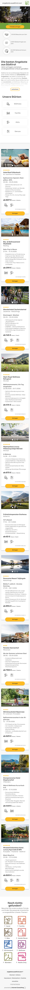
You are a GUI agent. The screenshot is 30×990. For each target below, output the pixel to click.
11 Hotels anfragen (15, 26)
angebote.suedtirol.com (12, 3)
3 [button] (16, 20)
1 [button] (11, 20)
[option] (15, 16)
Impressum (7, 978)
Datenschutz (16, 978)
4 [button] (18, 20)
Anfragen (15, 213)
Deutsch (12, 975)
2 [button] (13, 20)
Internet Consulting (18, 987)
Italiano (18, 975)
